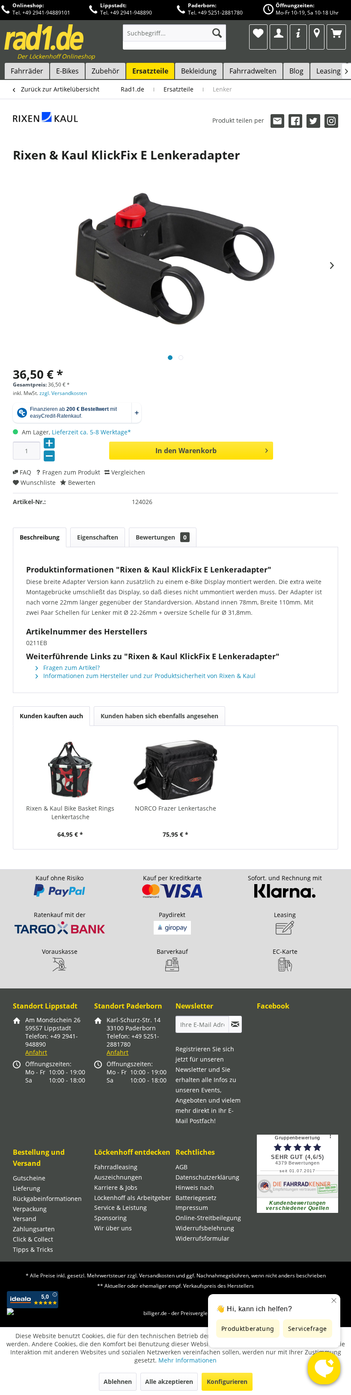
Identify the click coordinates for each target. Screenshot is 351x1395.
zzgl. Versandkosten (63, 393)
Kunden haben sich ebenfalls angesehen (159, 716)
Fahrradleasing (115, 1167)
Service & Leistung (120, 1207)
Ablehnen (118, 1381)
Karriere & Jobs (115, 1187)
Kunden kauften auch (51, 716)
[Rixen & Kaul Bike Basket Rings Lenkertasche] (70, 770)
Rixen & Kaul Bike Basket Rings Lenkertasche (70, 812)
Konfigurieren (227, 1381)
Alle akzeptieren (169, 1381)
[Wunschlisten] (258, 33)
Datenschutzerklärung (207, 1177)
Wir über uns (113, 1228)
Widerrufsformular (202, 1238)
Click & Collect (33, 1239)
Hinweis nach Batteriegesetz (196, 1192)
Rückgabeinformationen (47, 1198)
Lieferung (26, 1188)
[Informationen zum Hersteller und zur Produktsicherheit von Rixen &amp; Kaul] (45, 127)
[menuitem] (174, 37)
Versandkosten (157, 1275)
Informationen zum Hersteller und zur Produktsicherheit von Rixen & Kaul (149, 676)
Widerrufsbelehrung (205, 1228)
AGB (181, 1167)
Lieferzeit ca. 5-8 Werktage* (91, 432)
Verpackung (30, 1209)
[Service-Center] (298, 33)
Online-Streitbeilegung (208, 1218)
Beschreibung (39, 537)
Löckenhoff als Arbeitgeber (132, 1198)
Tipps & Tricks (33, 1249)
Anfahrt (36, 1052)
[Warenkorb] (336, 33)
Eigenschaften (97, 537)
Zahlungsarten (34, 1229)
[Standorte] (316, 33)
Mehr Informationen (187, 1360)
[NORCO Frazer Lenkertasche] (175, 770)
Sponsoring (110, 1218)
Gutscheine (29, 1178)
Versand (24, 1219)
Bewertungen (161, 537)
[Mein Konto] (278, 33)
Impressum (192, 1207)
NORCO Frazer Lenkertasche (175, 808)
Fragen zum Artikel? (71, 668)
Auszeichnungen (118, 1177)
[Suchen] (217, 32)
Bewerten (80, 482)
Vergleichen (127, 472)
